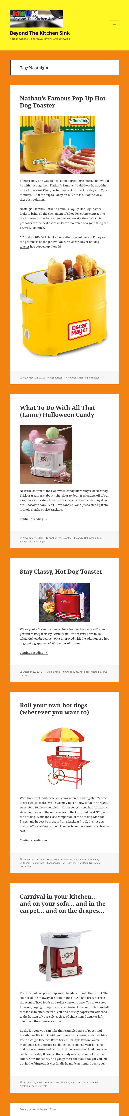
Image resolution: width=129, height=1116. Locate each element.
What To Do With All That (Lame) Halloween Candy (57, 411)
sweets (43, 1085)
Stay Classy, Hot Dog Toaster (61, 571)
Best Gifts (71, 862)
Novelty (66, 537)
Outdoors (25, 862)
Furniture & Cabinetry (76, 859)
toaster (95, 377)
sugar (35, 1085)
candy (79, 537)
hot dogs (73, 377)
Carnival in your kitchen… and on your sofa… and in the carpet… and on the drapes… (63, 903)
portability (25, 866)
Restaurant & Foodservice (46, 862)
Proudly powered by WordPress (38, 1109)
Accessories (56, 859)
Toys (73, 1082)
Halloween (90, 537)
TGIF (105, 671)
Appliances (56, 377)
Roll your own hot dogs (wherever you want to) (54, 708)
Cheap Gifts (71, 671)
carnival (93, 1082)
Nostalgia (84, 377)
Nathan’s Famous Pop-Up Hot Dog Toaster (62, 101)
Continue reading (34, 519)
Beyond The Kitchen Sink (40, 33)
